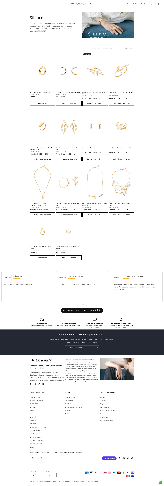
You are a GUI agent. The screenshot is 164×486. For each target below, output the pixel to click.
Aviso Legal (104, 417)
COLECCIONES (70, 400)
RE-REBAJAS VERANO (37, 400)
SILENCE (33, 420)
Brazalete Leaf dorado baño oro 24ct (120, 148)
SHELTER (33, 424)
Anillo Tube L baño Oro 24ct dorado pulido (41, 247)
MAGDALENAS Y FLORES (38, 427)
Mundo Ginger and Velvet (73, 407)
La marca (103, 400)
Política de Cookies (106, 420)
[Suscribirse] (97, 347)
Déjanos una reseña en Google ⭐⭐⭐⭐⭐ (82, 310)
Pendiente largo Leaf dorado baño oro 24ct (68, 148)
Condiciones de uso (106, 414)
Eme (31, 414)
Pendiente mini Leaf (88, 148)
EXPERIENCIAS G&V (36, 440)
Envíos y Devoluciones (107, 410)
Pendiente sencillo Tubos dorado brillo (68, 92)
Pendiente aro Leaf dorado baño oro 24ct (67, 204)
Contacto (68, 414)
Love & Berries (35, 434)
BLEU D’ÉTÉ (33, 417)
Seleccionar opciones (95, 103)
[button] (4, 4)
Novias (32, 447)
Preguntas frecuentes (107, 404)
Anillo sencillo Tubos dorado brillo (40, 92)
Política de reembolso (64, 481)
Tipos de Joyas (35, 397)
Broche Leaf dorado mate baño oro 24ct (93, 93)
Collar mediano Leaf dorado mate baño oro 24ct (94, 204)
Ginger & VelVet (39, 481)
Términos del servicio (92, 481)
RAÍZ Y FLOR (34, 404)
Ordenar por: (95, 49)
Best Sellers (69, 404)
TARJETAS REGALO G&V (37, 444)
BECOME (33, 407)
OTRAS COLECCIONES (37, 437)
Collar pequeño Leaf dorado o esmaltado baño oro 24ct (39, 204)
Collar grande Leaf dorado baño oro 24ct (120, 204)
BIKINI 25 (33, 410)
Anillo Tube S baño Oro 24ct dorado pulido (67, 247)
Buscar (102, 397)
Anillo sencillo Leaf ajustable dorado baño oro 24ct (41, 148)
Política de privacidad (78, 481)
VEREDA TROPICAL (36, 430)
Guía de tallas (104, 407)
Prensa (67, 410)
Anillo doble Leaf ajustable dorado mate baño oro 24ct (121, 93)
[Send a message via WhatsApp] (160, 482)
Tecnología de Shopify (50, 481)
